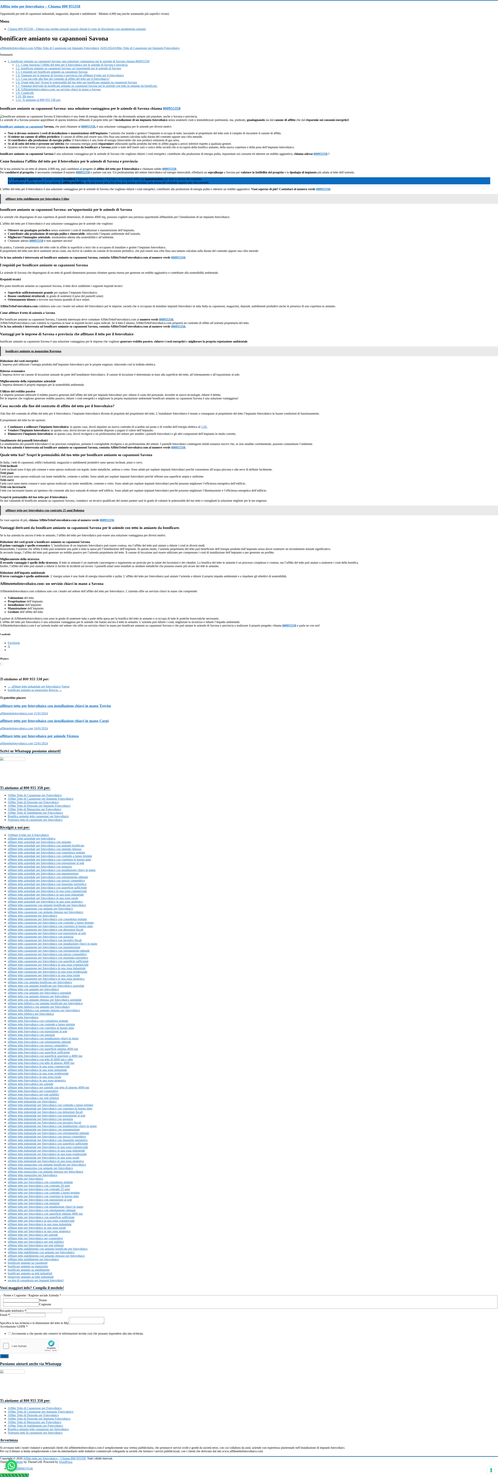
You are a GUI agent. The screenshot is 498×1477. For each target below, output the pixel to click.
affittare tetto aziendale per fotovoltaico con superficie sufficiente (47, 887)
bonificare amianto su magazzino (28, 1266)
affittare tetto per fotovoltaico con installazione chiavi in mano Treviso (55, 706)
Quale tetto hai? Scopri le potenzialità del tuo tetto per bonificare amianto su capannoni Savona (76, 82)
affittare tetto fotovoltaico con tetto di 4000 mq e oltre (40, 1059)
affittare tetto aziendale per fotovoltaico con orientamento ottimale (48, 877)
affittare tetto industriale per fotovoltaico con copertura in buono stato (50, 1108)
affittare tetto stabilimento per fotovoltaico (33, 1259)
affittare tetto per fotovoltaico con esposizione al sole (40, 1199)
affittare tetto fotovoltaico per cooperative (33, 1091)
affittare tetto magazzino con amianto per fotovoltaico (40, 1168)
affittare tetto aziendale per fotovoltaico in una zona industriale (46, 894)
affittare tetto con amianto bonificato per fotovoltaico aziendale (46, 985)
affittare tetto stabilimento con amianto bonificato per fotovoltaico (48, 1248)
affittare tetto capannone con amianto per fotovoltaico (40, 908)
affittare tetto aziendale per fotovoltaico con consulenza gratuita (46, 852)
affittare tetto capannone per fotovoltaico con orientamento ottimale (49, 950)
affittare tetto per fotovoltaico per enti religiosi (36, 1245)
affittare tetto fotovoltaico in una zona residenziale (38, 1073)
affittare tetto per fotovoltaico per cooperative (35, 1238)
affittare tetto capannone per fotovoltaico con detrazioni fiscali (45, 929)
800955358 (172, 108)
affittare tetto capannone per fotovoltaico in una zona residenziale (47, 971)
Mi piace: (25, 96)
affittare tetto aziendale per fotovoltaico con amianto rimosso (45, 849)
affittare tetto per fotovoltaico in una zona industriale (40, 1224)
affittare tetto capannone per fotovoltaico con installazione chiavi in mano (52, 943)
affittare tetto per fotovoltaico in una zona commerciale (41, 1220)
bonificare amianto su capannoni (21, 126)
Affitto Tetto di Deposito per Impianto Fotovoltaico (39, 805)
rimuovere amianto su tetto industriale (31, 1276)
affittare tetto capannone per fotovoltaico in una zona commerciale (48, 964)
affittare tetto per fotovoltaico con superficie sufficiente (41, 1217)
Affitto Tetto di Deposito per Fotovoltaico (33, 802)
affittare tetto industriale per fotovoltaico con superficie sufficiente (48, 1143)
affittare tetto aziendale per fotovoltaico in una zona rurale (43, 898)
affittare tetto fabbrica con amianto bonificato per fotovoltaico (45, 1003)
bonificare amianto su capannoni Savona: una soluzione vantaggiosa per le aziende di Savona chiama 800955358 (78, 61)
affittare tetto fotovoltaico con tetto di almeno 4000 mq (41, 1063)
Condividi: (25, 92)
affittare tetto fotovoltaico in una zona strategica (37, 1080)
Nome (43, 1300)
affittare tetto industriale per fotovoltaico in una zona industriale (46, 1150)
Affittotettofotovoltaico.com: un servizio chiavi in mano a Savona (58, 89)
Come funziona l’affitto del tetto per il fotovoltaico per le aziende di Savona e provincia (72, 64)
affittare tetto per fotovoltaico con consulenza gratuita (40, 1182)
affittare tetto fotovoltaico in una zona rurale (34, 1077)
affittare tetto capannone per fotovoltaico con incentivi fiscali (45, 940)
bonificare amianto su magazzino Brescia (35, 690)
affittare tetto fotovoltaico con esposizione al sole (37, 1031)
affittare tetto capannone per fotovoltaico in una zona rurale (44, 975)
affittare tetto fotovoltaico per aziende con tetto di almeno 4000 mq (48, 1087)
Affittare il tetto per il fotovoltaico (28, 835)
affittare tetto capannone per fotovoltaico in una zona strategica (46, 978)
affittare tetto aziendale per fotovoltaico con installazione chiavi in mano (52, 870)
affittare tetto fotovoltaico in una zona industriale (37, 1070)
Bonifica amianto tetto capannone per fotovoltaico (38, 816)
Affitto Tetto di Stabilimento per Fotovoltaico (35, 812)
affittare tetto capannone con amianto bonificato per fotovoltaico (47, 905)
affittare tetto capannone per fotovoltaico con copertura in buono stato (50, 926)
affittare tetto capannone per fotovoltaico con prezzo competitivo (47, 954)
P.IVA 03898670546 (20, 1468)
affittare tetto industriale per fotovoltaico (32, 1101)
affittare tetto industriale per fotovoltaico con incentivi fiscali (44, 1122)
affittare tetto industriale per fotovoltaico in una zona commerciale (48, 1147)
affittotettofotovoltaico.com (16, 48)
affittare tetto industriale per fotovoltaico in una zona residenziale (47, 1154)
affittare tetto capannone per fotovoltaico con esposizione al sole (47, 933)
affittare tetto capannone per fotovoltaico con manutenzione (44, 947)
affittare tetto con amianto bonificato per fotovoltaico (40, 982)
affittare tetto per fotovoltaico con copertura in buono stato (43, 1196)
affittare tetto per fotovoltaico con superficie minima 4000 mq (45, 1213)
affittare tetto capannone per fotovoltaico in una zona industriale (47, 968)
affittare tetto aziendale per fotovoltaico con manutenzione (43, 873)
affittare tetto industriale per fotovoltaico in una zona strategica (46, 1161)
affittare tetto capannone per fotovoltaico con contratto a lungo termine (51, 922)
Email (5, 1314)
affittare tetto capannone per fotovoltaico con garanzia (41, 936)
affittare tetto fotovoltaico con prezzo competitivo (38, 1045)
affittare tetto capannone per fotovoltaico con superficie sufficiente (48, 961)
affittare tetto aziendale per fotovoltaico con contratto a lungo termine (50, 856)
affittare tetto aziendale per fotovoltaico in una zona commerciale (47, 891)
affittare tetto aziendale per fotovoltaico (31, 838)
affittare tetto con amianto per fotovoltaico (33, 989)
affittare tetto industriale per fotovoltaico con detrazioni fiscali (45, 1112)
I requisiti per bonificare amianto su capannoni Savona (52, 71)
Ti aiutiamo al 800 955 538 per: (38, 100)
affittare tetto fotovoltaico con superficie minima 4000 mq (43, 1049)
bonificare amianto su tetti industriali (30, 1273)
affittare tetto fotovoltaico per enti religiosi (33, 1098)
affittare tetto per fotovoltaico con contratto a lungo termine (44, 1192)
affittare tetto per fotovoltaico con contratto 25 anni (39, 1189)
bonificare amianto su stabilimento (29, 1269)
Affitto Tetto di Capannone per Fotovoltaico (35, 795)
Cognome (45, 1304)
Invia (4, 1356)
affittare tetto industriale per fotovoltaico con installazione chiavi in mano (52, 1126)
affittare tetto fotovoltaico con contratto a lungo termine (41, 1024)
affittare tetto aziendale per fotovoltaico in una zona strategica (45, 901)
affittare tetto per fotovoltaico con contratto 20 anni (39, 1185)
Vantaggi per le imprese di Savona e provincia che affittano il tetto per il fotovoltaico (70, 75)
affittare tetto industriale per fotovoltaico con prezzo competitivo (47, 1136)
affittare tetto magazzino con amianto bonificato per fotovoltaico (47, 1164)
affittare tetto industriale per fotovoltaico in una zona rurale (43, 1157)
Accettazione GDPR (14, 1326)
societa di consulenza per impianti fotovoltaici (36, 1280)
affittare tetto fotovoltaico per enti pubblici (33, 1094)
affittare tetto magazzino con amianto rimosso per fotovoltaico (45, 1171)
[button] (11, 1466)
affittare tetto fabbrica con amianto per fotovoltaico (39, 1006)
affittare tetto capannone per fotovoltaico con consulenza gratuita (47, 919)
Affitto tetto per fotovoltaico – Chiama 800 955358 (40, 6)
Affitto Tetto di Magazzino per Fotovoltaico (34, 809)
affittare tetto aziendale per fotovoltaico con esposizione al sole (46, 863)
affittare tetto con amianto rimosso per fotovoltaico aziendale (45, 999)
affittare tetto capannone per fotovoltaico (32, 915)
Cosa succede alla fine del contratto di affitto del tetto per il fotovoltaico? (63, 78)
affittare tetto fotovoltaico (23, 1017)
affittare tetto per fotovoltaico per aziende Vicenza (39, 736)
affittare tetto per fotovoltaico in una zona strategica (39, 1231)
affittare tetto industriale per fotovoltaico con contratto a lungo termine (50, 1105)
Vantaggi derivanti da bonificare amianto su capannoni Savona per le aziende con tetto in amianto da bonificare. (87, 85)
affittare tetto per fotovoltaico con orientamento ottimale (42, 1210)
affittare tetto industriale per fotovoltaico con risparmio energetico (48, 1140)
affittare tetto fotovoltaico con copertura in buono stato (41, 1027)
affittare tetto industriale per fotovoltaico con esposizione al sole (46, 1115)
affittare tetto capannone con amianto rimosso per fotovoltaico (45, 912)
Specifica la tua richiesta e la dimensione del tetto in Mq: (34, 1323)
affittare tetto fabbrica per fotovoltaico (31, 1013)
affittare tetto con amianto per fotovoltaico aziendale (39, 992)
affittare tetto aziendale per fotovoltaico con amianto (39, 842)
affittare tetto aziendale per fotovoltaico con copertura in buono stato (49, 859)
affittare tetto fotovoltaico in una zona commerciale (39, 1066)
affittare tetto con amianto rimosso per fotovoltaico (38, 996)
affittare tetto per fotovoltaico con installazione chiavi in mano (45, 1206)
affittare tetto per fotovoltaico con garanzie (34, 1203)
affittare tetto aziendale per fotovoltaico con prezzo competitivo (46, 880)
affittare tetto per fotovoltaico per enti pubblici (36, 1241)
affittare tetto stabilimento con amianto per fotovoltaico (41, 1252)
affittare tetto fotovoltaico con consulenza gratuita (38, 1020)
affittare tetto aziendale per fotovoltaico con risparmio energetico (47, 884)
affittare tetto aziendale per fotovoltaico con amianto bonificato (46, 845)
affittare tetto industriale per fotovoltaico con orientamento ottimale (48, 1133)
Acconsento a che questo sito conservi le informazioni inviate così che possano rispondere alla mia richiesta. (78, 1333)
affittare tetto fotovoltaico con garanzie (31, 1034)
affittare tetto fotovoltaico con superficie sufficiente (39, 1052)
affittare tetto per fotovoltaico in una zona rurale (37, 1227)
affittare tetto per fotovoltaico (25, 1178)
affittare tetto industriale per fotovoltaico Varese (38, 686)
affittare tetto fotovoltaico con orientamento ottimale (39, 1042)
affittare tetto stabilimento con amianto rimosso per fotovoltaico (46, 1255)
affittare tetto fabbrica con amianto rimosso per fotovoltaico (44, 1010)
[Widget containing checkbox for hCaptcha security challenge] (29, 1345)
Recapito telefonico (13, 1310)
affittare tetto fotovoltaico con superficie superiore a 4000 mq (45, 1056)
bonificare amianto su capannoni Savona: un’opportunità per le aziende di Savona (68, 68)
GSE (204, 426)
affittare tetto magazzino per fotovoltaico (32, 1175)
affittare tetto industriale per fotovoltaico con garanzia (40, 1119)
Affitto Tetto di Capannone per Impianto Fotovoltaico (66, 48)
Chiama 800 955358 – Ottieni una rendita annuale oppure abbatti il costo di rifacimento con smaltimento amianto (77, 29)
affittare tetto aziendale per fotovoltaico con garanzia (40, 866)
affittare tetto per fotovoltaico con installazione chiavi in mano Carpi (54, 721)
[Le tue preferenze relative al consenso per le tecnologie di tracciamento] (491, 1470)
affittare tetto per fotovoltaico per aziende (33, 1234)
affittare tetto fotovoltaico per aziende (30, 1084)
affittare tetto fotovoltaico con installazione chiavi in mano (43, 1038)
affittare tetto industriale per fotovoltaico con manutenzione (44, 1129)
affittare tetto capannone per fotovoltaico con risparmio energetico (48, 957)
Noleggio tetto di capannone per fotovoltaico (35, 819)
